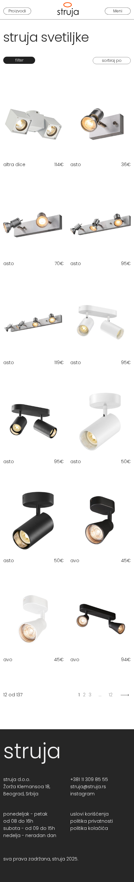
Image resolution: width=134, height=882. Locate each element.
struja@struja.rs (88, 786)
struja (32, 750)
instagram (82, 793)
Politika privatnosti (91, 821)
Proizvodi (17, 11)
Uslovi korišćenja (89, 814)
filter (19, 60)
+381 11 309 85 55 (89, 779)
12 (111, 694)
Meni (117, 11)
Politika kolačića (89, 828)
